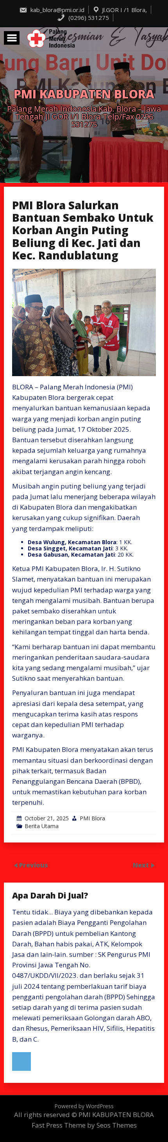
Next (141, 864)
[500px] (21, 1061)
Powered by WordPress (84, 1106)
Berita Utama (42, 826)
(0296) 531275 (88, 17)
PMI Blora (92, 818)
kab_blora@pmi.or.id (56, 10)
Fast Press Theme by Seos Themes (84, 1125)
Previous (33, 864)
